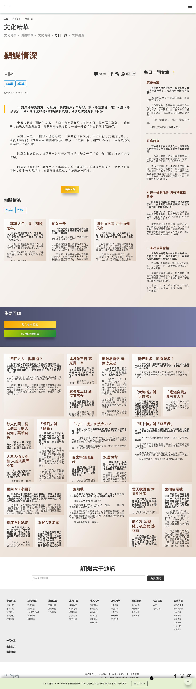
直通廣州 (31, 616)
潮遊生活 (52, 600)
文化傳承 (10, 35)
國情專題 (178, 600)
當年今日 (73, 619)
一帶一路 (177, 626)
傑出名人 (94, 609)
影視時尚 (52, 612)
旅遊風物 (52, 609)
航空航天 (10, 612)
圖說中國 (27, 35)
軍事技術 (10, 616)
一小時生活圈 (33, 612)
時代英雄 (94, 605)
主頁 (6, 19)
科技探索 (10, 619)
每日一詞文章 (157, 72)
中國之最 (73, 609)
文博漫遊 (78, 35)
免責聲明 (134, 674)
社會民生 (135, 612)
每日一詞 (29, 19)
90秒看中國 (178, 605)
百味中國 (52, 605)
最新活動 (11, 652)
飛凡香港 (31, 605)
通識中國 (73, 600)
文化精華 (17, 19)
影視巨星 (94, 623)
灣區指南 (31, 619)
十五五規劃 (178, 609)
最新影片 (11, 646)
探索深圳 (31, 609)
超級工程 (10, 609)
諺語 (21, 83)
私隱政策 (111, 683)
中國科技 (11, 600)
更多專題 (177, 629)
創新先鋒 (94, 612)
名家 (155, 605)
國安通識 (177, 616)
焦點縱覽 (136, 600)
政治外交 (135, 605)
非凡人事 (94, 600)
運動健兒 (94, 619)
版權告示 (103, 674)
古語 (10, 83)
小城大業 (177, 612)
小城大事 (94, 616)
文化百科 (44, 35)
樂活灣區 (32, 600)
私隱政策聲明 (118, 674)
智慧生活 (10, 605)
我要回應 (70, 189)
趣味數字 (73, 605)
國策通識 (177, 619)
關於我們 (89, 674)
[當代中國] (91, 6)
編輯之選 (156, 609)
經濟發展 (135, 609)
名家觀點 (157, 600)
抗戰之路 (177, 623)
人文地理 (73, 616)
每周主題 (11, 640)
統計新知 (73, 612)
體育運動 (135, 616)
